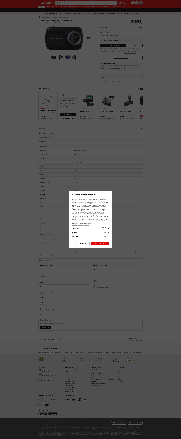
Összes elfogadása (100, 243)
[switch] (104, 232)
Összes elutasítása (80, 243)
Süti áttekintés (86, 225)
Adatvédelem (74, 225)
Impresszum (80, 225)
